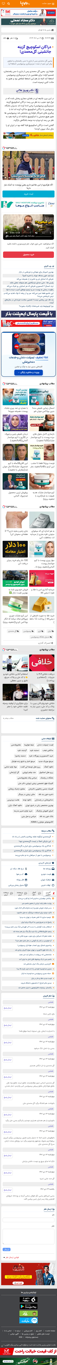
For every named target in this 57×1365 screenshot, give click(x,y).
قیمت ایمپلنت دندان (45, 745)
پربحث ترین (6, 893)
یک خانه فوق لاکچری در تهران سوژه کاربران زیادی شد (33, 950)
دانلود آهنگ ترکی (15, 805)
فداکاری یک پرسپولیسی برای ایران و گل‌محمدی (32, 846)
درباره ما (18, 1330)
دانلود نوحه (27, 800)
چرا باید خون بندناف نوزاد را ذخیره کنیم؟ (37, 275)
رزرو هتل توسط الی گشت (30, 767)
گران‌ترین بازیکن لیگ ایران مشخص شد (37, 964)
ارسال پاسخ (7, 1008)
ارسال (6, 1249)
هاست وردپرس (13, 800)
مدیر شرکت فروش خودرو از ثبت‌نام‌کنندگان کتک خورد (33, 908)
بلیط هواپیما (29, 745)
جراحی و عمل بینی (28, 816)
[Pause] (5, 177)
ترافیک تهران (46, 879)
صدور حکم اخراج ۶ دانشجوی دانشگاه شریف (36, 983)
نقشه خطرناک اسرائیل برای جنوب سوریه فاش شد (34, 936)
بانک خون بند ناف (46, 816)
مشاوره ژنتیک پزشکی (16, 789)
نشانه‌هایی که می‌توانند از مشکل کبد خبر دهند (35, 954)
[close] (2, 1346)
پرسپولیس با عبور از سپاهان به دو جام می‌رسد (33, 855)
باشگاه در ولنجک (46, 778)
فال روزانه (20, 879)
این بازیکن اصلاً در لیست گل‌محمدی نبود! (35, 841)
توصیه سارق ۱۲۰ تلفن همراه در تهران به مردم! (35, 917)
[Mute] (9, 177)
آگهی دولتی (14, 1334)
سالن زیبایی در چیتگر (26, 794)
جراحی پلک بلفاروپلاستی (27, 778)
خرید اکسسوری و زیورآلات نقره (41, 756)
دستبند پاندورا (20, 756)
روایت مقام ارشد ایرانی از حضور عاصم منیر (37, 903)
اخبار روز (39, 1330)
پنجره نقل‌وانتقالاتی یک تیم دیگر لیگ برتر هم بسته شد (32, 931)
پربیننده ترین (20, 893)
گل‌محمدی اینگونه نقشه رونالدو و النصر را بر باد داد (31, 836)
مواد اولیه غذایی (10, 767)
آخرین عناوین (48, 893)
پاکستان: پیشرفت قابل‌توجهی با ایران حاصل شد (35, 987)
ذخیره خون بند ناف (45, 794)
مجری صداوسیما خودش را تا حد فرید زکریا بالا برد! (34, 969)
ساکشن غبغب (48, 750)
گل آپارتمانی (14, 772)
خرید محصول (28, 254)
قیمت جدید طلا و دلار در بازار (41, 978)
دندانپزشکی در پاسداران (44, 800)
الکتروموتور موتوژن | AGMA (42, 822)
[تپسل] (3, 148)
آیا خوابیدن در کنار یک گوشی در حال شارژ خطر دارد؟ (33, 941)
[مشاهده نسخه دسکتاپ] (3, 3)
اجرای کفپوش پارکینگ (44, 811)
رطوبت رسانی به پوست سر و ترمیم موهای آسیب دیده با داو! (29, 289)
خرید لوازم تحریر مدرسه (23, 811)
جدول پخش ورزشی (16, 885)
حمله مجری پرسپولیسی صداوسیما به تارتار (36, 973)
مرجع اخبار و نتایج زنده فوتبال (23, 761)
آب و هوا (20, 874)
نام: (53, 1215)
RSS (20, 1337)
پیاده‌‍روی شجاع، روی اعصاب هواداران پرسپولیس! (35, 945)
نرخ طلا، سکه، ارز (17, 868)
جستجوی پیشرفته (31, 1337)
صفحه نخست (50, 1330)
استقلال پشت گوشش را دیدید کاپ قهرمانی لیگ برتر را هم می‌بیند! (28, 927)
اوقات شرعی (46, 885)
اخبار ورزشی (28, 1330)
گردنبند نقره (22, 750)
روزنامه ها (47, 868)
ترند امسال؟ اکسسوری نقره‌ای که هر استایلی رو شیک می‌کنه (30, 286)
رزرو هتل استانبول (46, 772)
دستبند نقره (34, 750)
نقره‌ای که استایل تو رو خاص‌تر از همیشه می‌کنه (35, 279)
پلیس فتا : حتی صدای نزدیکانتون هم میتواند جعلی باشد (31, 282)
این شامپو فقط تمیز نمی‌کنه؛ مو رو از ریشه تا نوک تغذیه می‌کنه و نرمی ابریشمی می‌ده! (28, 295)
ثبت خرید (28, 194)
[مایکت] (28, 1320)
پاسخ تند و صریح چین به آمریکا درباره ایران (36, 922)
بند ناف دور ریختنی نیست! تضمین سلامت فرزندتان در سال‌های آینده (29, 301)
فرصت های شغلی (43, 1334)
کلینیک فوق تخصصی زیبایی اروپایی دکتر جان (35, 783)
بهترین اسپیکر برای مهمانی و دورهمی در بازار (36, 272)
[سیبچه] (28, 1300)
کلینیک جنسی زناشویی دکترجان (40, 789)
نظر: (52, 1226)
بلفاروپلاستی (16, 745)
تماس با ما (8, 1330)
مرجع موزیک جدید (45, 761)
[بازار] (28, 1314)
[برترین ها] (25, 3)
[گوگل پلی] (28, 1307)
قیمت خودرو (46, 874)
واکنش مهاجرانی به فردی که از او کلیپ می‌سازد (34, 898)
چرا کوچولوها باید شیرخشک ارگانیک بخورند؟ (36, 306)
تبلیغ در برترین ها (28, 1334)
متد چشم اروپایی (29, 772)
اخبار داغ (34, 893)
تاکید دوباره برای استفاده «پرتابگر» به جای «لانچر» (34, 912)
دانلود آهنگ (48, 767)
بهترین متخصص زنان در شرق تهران (39, 805)
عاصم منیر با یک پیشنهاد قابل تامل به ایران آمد (35, 959)
